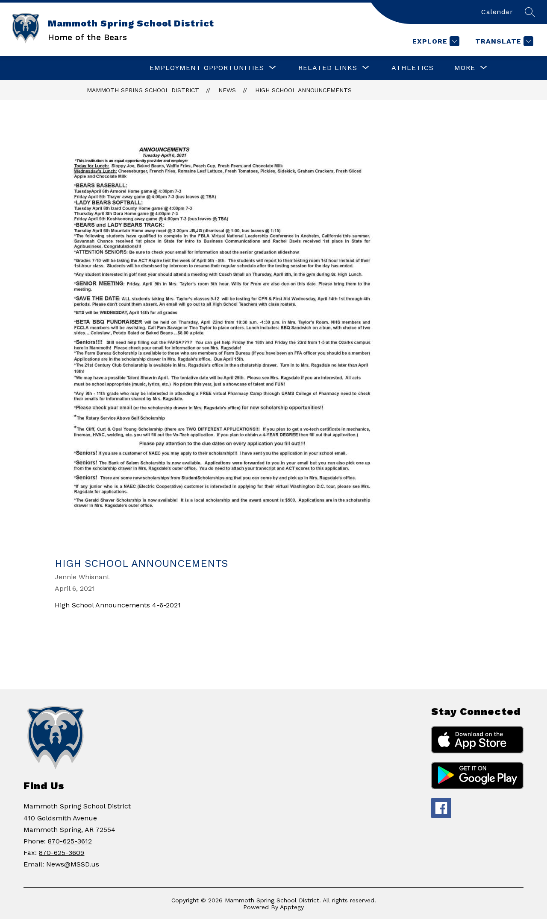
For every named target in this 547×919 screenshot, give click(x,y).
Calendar (497, 12)
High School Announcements (303, 90)
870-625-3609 (61, 853)
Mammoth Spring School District (143, 90)
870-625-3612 (70, 841)
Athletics (412, 68)
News (227, 90)
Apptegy (292, 907)
